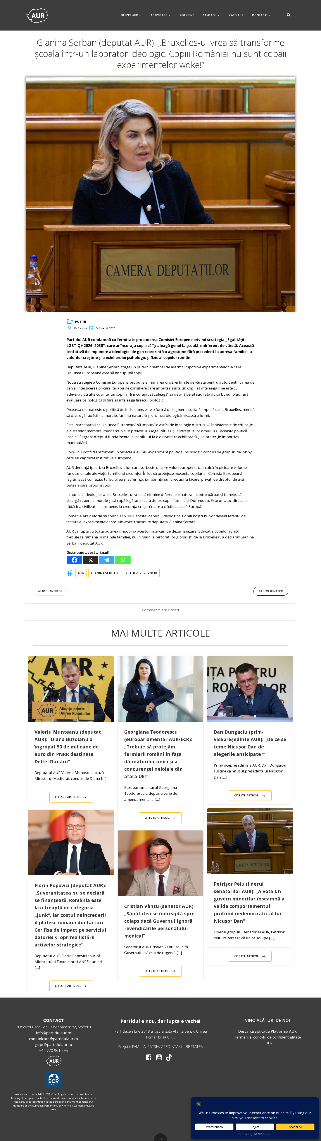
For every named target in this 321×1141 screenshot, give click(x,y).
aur (81, 573)
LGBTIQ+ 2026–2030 (140, 573)
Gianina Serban (104, 573)
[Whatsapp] (123, 560)
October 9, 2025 (105, 328)
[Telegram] (106, 560)
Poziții (80, 321)
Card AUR (236, 15)
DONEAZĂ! (259, 15)
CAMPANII (210, 15)
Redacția (79, 328)
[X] (90, 560)
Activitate (159, 15)
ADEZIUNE (187, 15)
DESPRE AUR (129, 15)
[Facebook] (74, 560)
